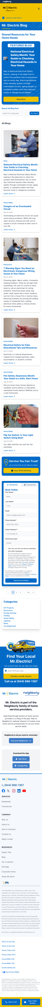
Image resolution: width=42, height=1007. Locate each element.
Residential (13, 485)
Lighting (7, 621)
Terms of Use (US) (8, 942)
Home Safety (8, 203)
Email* (7, 511)
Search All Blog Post (10, 108)
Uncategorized (10, 626)
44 (28, 592)
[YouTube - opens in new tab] (24, 791)
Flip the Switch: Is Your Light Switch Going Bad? (18, 436)
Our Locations (7, 862)
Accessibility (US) (8, 959)
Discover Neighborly (19, 741)
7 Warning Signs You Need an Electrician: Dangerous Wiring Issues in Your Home (19, 271)
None (5, 161)
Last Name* (9, 501)
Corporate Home (9, 872)
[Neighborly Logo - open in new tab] (7, 2)
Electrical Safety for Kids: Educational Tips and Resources (20, 346)
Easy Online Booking (22, 470)
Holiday (7, 616)
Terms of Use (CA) (8, 946)
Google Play (22, 766)
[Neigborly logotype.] (31, 693)
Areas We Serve (8, 876)
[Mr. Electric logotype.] (11, 693)
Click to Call (12, 1002)
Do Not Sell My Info (8, 968)
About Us (5, 824)
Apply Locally (7, 839)
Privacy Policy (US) (8, 950)
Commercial (31, 485)
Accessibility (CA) (8, 963)
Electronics (8, 264)
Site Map (5, 867)
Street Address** (11, 529)
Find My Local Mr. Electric (21, 676)
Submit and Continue (21, 580)
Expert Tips (6, 852)
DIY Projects (9, 608)
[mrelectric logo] (21, 779)
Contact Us (6, 834)
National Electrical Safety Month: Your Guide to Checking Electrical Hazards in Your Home (21, 167)
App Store (22, 759)
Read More (21, 99)
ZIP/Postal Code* (11, 539)
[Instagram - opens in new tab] (14, 791)
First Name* (9, 492)
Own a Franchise (8, 829)
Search (35, 113)
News (6, 623)
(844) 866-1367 (27, 681)
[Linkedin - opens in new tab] (19, 791)
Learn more (8, 193)
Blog (3, 857)
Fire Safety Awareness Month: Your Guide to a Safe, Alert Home (21, 377)
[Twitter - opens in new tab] (8, 791)
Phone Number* (10, 520)
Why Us (5, 820)
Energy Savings (10, 613)
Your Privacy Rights (12, 972)
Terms (24, 564)
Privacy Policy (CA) (8, 955)
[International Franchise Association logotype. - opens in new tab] (6, 883)
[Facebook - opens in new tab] (3, 791)
